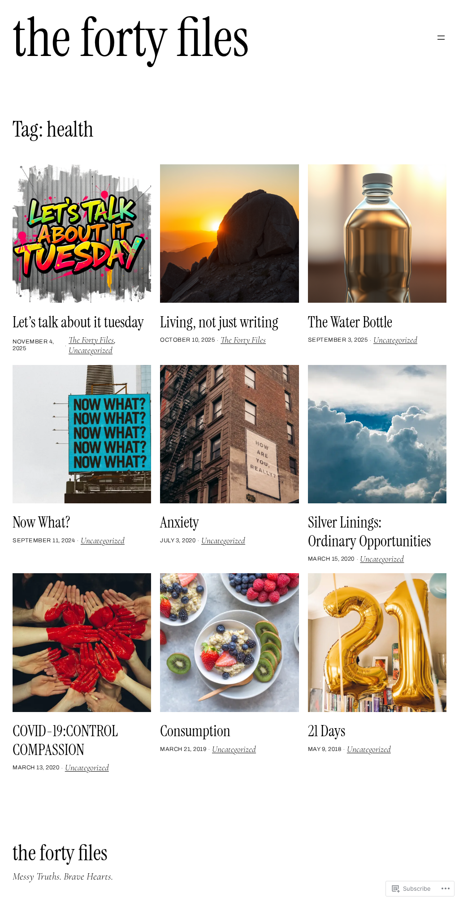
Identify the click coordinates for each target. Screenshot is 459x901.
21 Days (326, 731)
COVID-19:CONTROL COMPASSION (65, 740)
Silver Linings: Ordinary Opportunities (369, 531)
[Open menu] (441, 37)
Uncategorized (91, 350)
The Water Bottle (350, 322)
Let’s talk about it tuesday (78, 322)
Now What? (41, 522)
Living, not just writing (219, 322)
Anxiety (179, 522)
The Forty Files (131, 38)
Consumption (195, 731)
